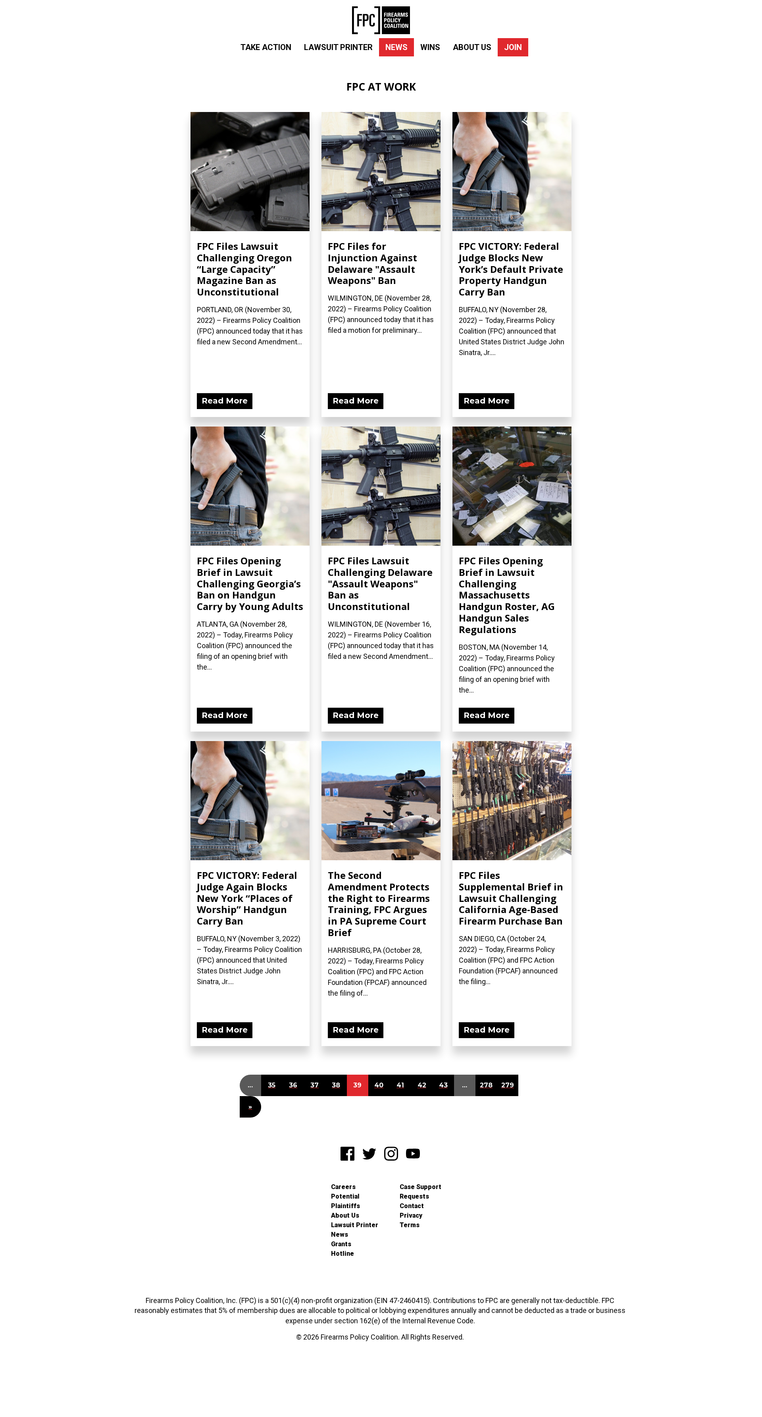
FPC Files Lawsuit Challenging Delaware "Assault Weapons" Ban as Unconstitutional (380, 583)
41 (400, 1085)
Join (513, 47)
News (396, 47)
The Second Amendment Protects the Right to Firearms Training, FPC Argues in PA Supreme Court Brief (379, 904)
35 (271, 1085)
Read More (225, 400)
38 (336, 1085)
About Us (472, 47)
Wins (430, 47)
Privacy (411, 1215)
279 (507, 1085)
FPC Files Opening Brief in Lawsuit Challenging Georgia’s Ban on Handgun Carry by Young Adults (250, 583)
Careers (343, 1187)
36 (293, 1085)
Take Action (266, 47)
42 (422, 1085)
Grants (341, 1244)
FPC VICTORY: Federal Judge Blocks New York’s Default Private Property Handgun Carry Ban (511, 268)
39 (357, 1085)
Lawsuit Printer (338, 47)
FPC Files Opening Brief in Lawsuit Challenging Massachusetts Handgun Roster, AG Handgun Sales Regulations (507, 595)
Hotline (342, 1253)
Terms (409, 1225)
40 (378, 1085)
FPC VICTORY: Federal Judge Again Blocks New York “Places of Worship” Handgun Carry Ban (247, 898)
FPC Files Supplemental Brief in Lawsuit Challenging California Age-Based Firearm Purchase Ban (511, 898)
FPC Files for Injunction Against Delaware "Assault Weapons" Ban (372, 263)
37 (314, 1085)
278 (486, 1085)
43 (443, 1085)
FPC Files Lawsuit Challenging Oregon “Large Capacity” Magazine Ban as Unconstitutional (244, 268)
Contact (412, 1206)
